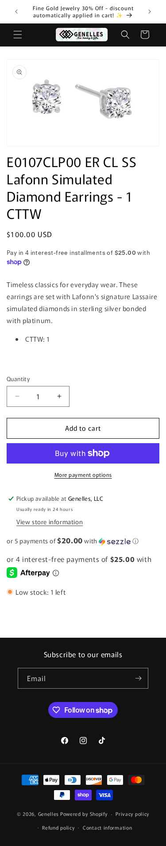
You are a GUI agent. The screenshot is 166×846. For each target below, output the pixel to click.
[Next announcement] (149, 11)
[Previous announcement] (16, 11)
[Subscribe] (138, 678)
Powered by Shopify (84, 813)
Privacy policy (132, 813)
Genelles (48, 813)
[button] (17, 34)
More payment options (83, 474)
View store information (49, 521)
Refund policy (58, 827)
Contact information (107, 827)
